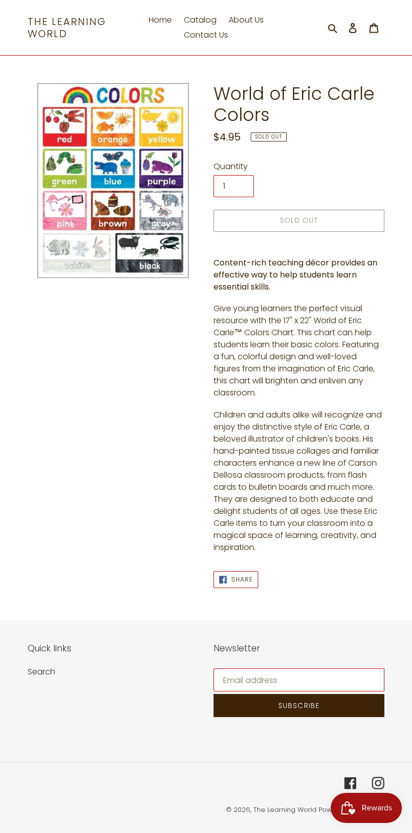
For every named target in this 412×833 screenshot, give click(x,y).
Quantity (231, 166)
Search (41, 671)
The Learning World (67, 28)
